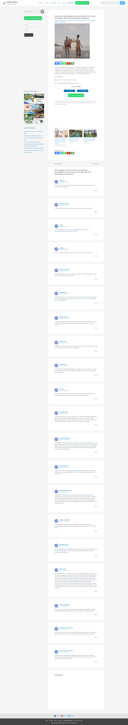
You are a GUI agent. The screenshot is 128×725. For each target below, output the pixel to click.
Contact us (60, 720)
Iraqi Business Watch (64, 465)
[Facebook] (56, 63)
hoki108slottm (62, 341)
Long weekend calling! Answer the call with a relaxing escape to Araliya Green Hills (33, 137)
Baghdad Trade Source (64, 519)
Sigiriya (63, 2)
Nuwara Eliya (53, 2)
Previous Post (57, 163)
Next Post (96, 163)
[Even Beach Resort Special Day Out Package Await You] (29, 119)
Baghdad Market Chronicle (65, 490)
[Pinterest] (68, 63)
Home (46, 720)
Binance (61, 225)
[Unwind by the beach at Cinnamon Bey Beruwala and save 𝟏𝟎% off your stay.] (39, 109)
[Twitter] (60, 63)
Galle (81, 20)
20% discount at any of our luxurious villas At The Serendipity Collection (75, 139)
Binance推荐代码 (62, 292)
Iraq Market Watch (63, 412)
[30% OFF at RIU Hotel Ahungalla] (29, 109)
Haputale (85, 20)
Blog (55, 720)
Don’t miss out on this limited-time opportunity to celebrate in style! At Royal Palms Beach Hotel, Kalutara (33, 144)
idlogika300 (62, 180)
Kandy (46, 2)
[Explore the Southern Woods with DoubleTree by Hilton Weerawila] (39, 99)
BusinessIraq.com (63, 416)
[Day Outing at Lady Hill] (39, 119)
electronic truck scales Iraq (66, 627)
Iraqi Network (62, 569)
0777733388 (83, 90)
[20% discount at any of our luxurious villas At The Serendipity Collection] (75, 133)
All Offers (41, 2)
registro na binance (64, 203)
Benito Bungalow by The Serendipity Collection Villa (67, 20)
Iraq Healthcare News (64, 438)
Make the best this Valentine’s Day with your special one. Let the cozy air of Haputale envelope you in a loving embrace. (61, 140)
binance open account (64, 269)
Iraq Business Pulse (63, 544)
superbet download (64, 317)
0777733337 (69, 90)
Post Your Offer (83, 3)
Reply (96, 190)
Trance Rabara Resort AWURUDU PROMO (34, 148)
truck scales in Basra (64, 604)
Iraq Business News (80, 470)
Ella (59, 2)
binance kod (62, 248)
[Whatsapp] (64, 63)
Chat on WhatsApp (77, 95)
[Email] (72, 63)
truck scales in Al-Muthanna (66, 650)
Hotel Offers (12, 2)
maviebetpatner (63, 364)
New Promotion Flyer (78, 720)
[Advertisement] (34, 65)
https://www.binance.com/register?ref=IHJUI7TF (66, 231)
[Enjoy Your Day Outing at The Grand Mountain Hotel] (29, 99)
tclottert (61, 389)
